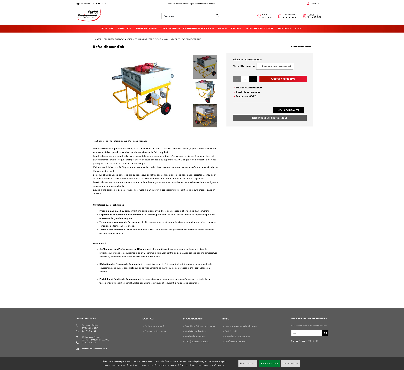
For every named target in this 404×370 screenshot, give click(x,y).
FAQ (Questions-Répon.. (197, 341)
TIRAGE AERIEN (170, 28)
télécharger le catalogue (289, 16)
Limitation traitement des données (241, 326)
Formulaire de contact (155, 331)
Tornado (176, 148)
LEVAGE (220, 28)
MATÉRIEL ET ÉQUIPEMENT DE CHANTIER (113, 39)
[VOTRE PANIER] (311, 16)
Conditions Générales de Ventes (201, 326)
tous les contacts (267, 16)
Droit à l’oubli (231, 331)
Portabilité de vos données (237, 336)
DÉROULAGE (124, 28)
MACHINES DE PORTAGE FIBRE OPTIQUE (182, 39)
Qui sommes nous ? (154, 326)
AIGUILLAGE (107, 28)
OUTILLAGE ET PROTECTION (259, 28)
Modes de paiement (195, 336)
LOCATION (283, 28)
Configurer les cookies (236, 341)
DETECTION (235, 28)
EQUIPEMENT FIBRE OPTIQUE (197, 28)
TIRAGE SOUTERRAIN (146, 28)
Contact (298, 28)
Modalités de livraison (195, 331)
